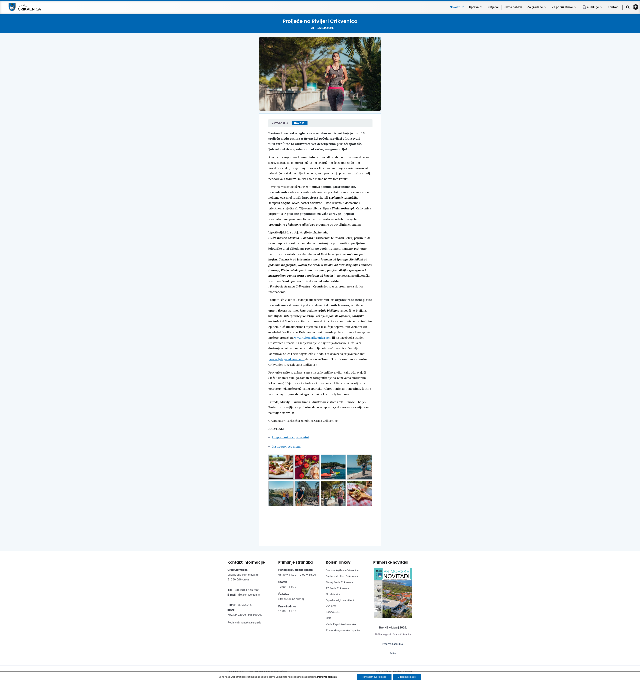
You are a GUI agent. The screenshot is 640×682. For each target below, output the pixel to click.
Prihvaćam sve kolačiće (374, 676)
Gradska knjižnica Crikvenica (342, 570)
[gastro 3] (359, 493)
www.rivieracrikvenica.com (312, 337)
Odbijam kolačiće (407, 676)
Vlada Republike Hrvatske (341, 624)
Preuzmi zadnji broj (392, 643)
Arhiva (393, 653)
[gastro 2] (281, 467)
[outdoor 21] (359, 467)
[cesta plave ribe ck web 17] (307, 467)
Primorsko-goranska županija (343, 630)
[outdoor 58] (281, 493)
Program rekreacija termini (290, 437)
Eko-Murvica (333, 594)
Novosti (300, 123)
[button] (635, 7)
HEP (328, 618)
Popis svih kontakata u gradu (244, 622)
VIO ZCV (331, 606)
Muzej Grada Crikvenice (339, 582)
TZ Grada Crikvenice (337, 588)
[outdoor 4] (333, 493)
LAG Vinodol (333, 612)
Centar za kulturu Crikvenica (342, 576)
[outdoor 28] (307, 493)
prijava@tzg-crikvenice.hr (286, 359)
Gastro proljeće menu (286, 446)
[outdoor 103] (333, 467)
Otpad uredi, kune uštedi (340, 600)
